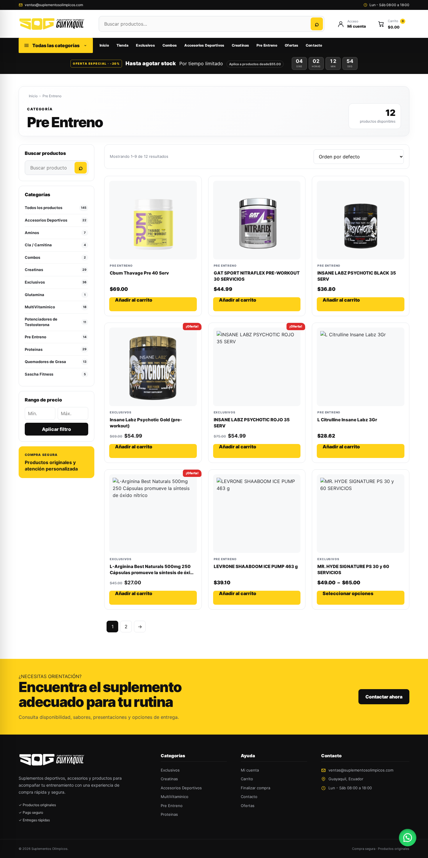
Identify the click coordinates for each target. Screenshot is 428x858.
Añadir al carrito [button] (133, 300)
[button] (407, 837)
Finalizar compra (255, 788)
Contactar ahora (383, 697)
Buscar (317, 23)
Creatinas (240, 45)
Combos (169, 45)
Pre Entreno (267, 45)
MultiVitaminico (174, 796)
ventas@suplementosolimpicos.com (54, 5)
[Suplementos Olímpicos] (53, 23)
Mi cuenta (250, 770)
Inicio (104, 45)
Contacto (314, 45)
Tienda (122, 45)
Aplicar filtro (56, 429)
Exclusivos (145, 45)
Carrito (247, 778)
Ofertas (291, 45)
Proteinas (169, 814)
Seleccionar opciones (348, 593)
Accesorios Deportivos (204, 45)
